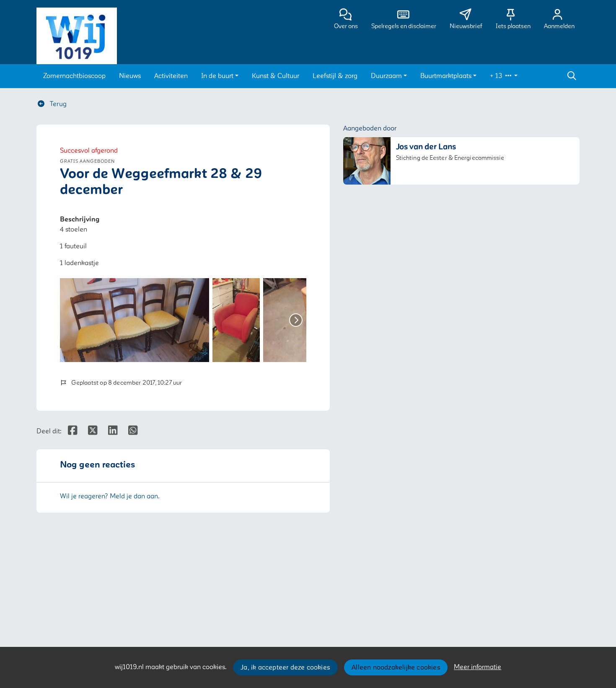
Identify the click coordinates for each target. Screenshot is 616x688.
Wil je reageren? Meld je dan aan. (110, 496)
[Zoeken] (572, 76)
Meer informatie (477, 667)
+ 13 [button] (497, 76)
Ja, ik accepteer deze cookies (285, 667)
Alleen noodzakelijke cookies (396, 667)
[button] (74, 76)
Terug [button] (57, 104)
